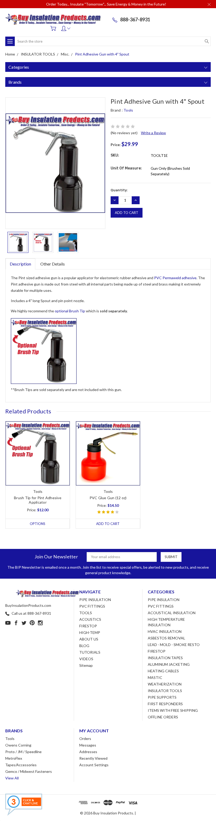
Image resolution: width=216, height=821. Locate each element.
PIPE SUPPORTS (162, 697)
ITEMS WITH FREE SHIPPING (173, 710)
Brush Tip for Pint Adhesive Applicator (37, 499)
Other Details (52, 263)
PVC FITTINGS (92, 606)
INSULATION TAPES (165, 657)
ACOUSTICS (90, 619)
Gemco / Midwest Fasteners (28, 771)
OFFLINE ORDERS (163, 717)
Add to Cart (108, 524)
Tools (9, 738)
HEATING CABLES (163, 671)
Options (37, 524)
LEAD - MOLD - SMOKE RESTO (174, 644)
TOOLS (85, 612)
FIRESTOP (88, 626)
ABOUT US (88, 639)
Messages (87, 745)
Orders (85, 738)
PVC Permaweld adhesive (175, 278)
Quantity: (119, 190)
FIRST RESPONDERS (165, 704)
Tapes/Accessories (21, 765)
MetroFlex (13, 758)
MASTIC (155, 677)
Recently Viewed (93, 758)
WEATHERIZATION (164, 684)
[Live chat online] (23, 805)
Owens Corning (18, 745)
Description (20, 263)
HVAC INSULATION (164, 631)
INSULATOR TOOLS (165, 690)
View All (12, 778)
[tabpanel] (38, 475)
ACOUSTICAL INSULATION (171, 612)
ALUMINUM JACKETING (169, 664)
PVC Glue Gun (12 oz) (108, 497)
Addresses (88, 751)
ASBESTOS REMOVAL (166, 638)
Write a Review (153, 133)
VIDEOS (86, 659)
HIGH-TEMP (89, 632)
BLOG (84, 645)
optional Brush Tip (70, 311)
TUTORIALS (89, 652)
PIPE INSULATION (95, 599)
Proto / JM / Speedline (23, 751)
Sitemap (86, 665)
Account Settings (94, 765)
